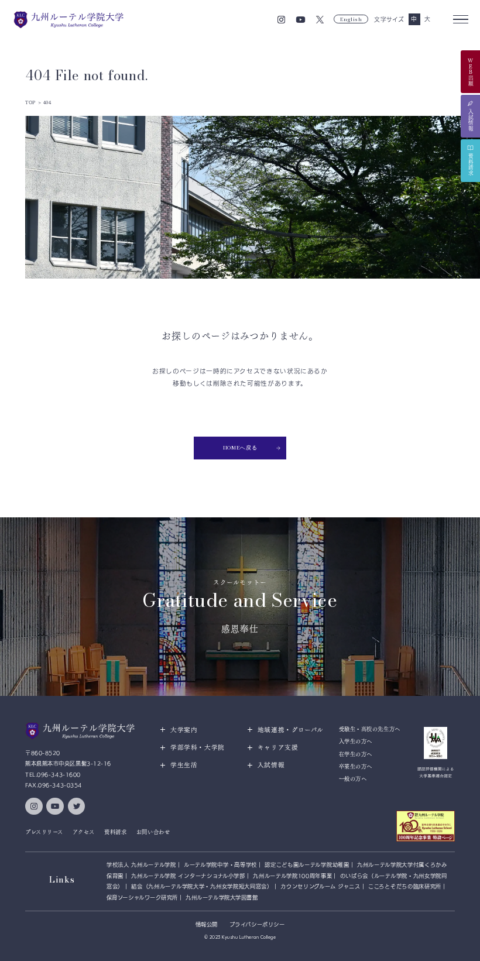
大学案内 (184, 730)
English (351, 19)
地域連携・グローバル (291, 730)
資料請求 (115, 832)
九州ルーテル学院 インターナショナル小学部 (188, 875)
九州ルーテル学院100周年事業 (292, 875)
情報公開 (207, 924)
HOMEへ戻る (240, 447)
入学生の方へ (355, 741)
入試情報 (271, 765)
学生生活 (184, 765)
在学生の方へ (355, 754)
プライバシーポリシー (257, 924)
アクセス (83, 832)
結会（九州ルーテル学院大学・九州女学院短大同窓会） (202, 886)
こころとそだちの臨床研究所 (404, 886)
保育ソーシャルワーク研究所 (142, 897)
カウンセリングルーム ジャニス (320, 886)
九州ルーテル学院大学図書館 (222, 897)
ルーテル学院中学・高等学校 (220, 864)
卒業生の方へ (355, 766)
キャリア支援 (278, 747)
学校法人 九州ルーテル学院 (141, 864)
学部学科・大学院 (197, 747)
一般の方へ (353, 778)
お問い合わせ (153, 832)
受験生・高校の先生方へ (369, 729)
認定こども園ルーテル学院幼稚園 (307, 864)
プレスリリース (44, 832)
